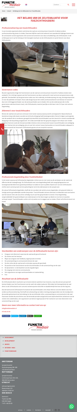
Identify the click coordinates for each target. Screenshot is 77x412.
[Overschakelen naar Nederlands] (26, 4)
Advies (7, 344)
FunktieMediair (10, 351)
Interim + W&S (10, 348)
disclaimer (38, 410)
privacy (20, 410)
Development (10, 341)
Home (3, 11)
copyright (48, 410)
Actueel (9, 11)
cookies (29, 410)
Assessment (9, 337)
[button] (71, 406)
